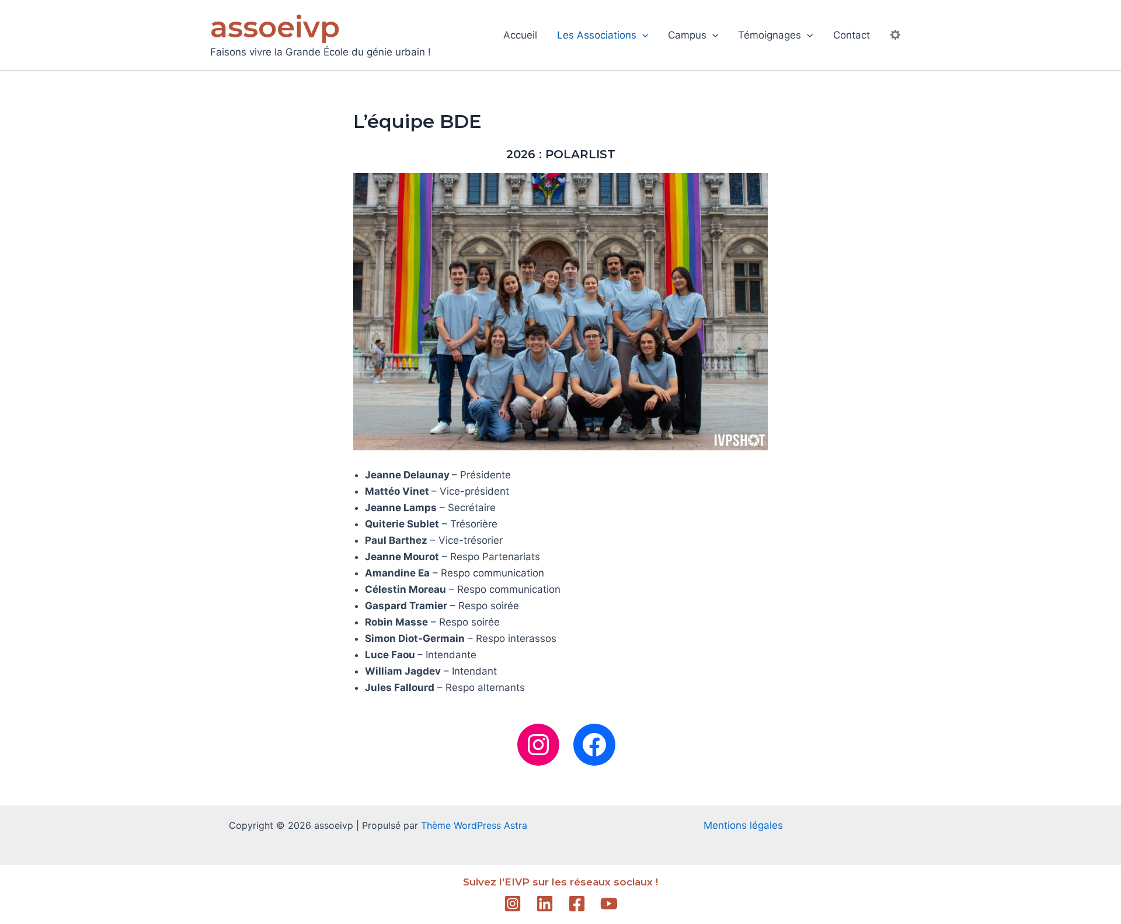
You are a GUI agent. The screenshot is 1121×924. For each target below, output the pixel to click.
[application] (642, 35)
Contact (851, 35)
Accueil (520, 35)
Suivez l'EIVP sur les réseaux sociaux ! (560, 882)
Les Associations (596, 35)
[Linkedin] (544, 903)
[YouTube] (609, 903)
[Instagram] (512, 903)
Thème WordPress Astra (474, 825)
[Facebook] (577, 903)
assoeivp (275, 27)
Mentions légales (743, 825)
